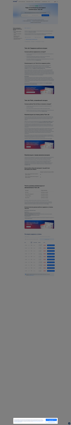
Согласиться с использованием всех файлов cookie (51, 419)
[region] (35, 421)
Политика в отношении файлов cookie (37, 421)
